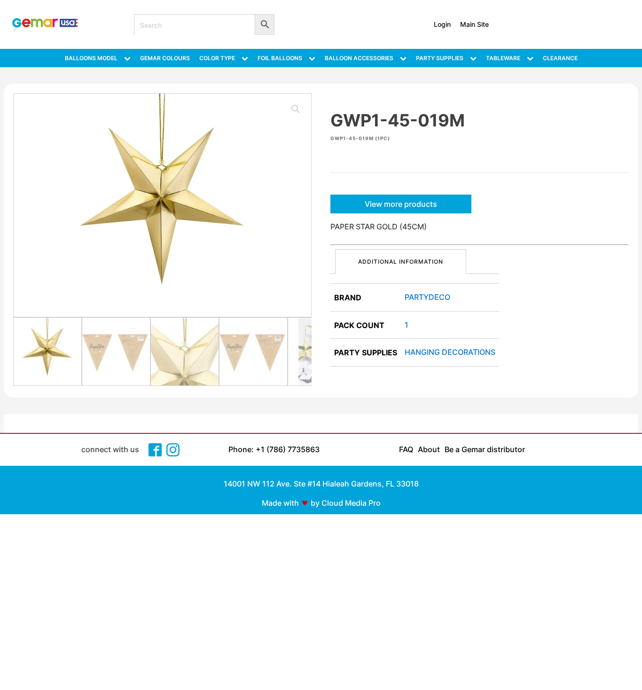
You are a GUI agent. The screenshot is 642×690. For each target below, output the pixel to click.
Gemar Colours (165, 58)
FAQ (406, 449)
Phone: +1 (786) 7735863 (274, 449)
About (429, 449)
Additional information (400, 261)
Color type (217, 58)
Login (442, 24)
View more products (401, 204)
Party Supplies (439, 58)
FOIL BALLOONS (280, 58)
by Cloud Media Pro (346, 503)
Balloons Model (91, 58)
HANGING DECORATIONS (450, 352)
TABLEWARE (503, 58)
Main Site (474, 24)
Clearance (560, 58)
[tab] (400, 261)
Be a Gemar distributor (485, 449)
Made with (280, 503)
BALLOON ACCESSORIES (359, 58)
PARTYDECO (427, 297)
